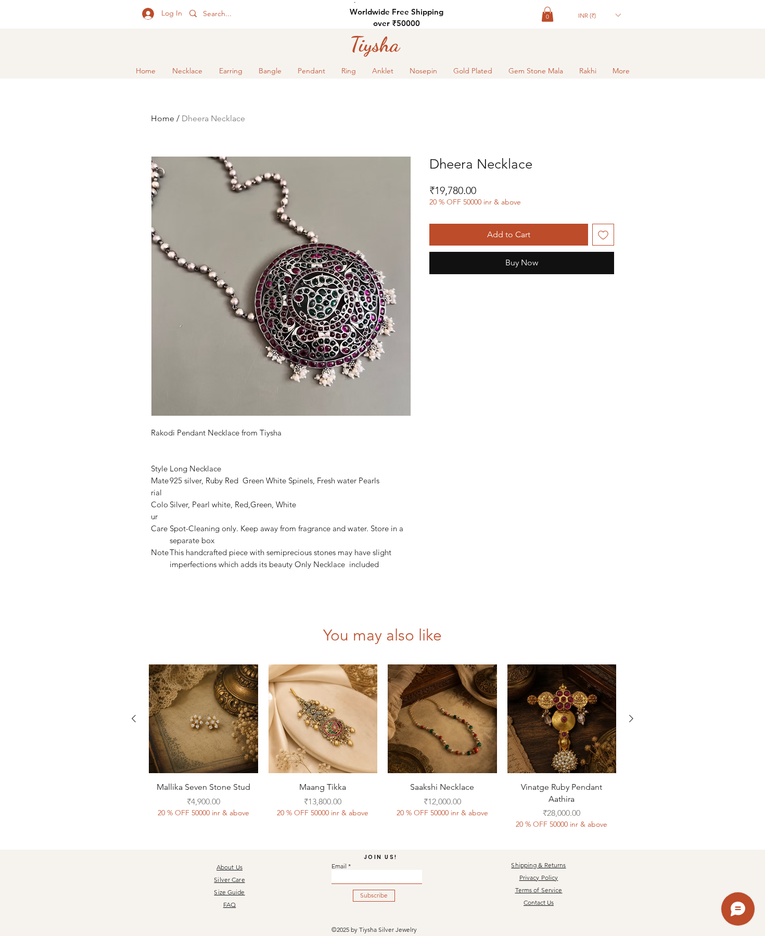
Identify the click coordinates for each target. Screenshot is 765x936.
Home (162, 118)
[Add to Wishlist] (603, 235)
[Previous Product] (134, 718)
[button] (547, 14)
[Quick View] (203, 719)
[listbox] (599, 15)
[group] (383, 747)
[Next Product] (631, 718)
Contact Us (539, 902)
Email (339, 866)
